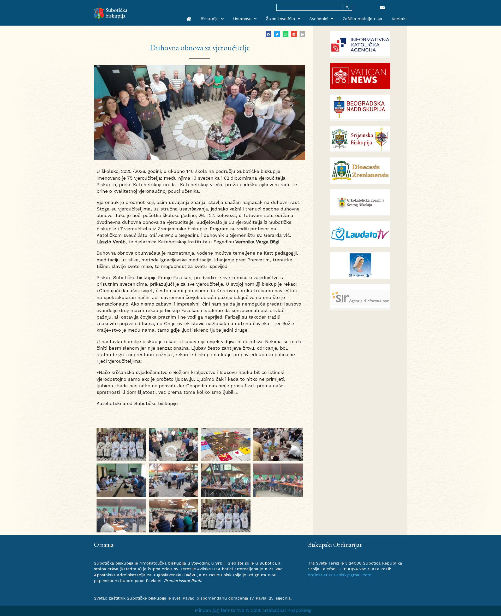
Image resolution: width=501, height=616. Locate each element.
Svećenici (318, 18)
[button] (269, 34)
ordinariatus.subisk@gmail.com (340, 574)
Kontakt (399, 18)
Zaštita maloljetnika (362, 18)
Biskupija (210, 18)
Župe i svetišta (280, 18)
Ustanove (242, 18)
